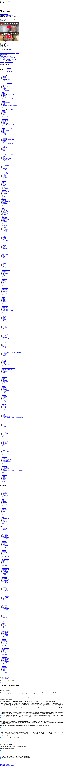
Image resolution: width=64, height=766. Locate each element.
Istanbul (4, 245)
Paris (3, 351)
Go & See (4, 205)
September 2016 (5, 648)
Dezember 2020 (5, 592)
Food (3, 195)
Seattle (3, 400)
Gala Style (4, 203)
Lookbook (4, 277)
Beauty (3, 98)
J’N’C (3, 247)
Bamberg (4, 94)
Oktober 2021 (5, 581)
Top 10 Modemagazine (7, 448)
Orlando (4, 344)
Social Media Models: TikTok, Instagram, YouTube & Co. (13, 417)
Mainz (3, 284)
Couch (3, 150)
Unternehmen (5, 454)
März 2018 (4, 627)
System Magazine (6, 433)
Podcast (4, 359)
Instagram (6, 14)
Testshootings (5, 441)
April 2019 (4, 614)
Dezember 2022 (5, 568)
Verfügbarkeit (5, 460)
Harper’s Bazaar (5, 219)
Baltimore (4, 93)
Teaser (3, 440)
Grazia (3, 209)
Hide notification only (10, 765)
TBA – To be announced (7, 437)
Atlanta (3, 87)
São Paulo (4, 395)
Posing (3, 365)
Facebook (4, 187)
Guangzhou (4, 210)
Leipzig (4, 272)
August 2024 (5, 548)
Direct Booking (5, 165)
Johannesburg (5, 254)
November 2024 (5, 545)
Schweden (4, 396)
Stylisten (4, 427)
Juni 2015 (4, 664)
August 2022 (5, 572)
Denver (3, 161)
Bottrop (4, 114)
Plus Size (4, 357)
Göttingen (4, 206)
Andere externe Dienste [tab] (4, 729)
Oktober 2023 (5, 557)
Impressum (4, 230)
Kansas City (4, 257)
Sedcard (1, 14)
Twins (3, 452)
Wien (3, 472)
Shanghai (4, 404)
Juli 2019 (4, 610)
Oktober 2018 (5, 619)
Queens (4, 374)
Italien (3, 246)
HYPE (3, 228)
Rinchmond (4, 380)
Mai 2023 (4, 563)
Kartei (3, 261)
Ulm (3, 453)
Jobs (3, 252)
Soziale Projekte (5, 418)
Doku (3, 167)
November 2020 (5, 594)
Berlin (3, 103)
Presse (3, 513)
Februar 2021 (5, 590)
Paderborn (4, 350)
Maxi (3, 295)
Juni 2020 (4, 599)
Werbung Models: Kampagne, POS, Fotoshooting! (12, 470)
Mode (3, 302)
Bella (3, 101)
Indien (3, 232)
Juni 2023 (4, 562)
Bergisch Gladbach (6, 102)
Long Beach (4, 276)
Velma (3, 458)
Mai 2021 (4, 587)
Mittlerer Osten (5, 301)
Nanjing (4, 324)
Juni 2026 (4, 530)
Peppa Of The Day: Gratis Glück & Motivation (11, 352)
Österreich (4, 347)
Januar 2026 (4, 534)
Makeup (4, 285)
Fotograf (4, 197)
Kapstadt (4, 258)
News (3, 332)
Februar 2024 (5, 553)
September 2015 (5, 661)
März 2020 (4, 603)
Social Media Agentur (6, 416)
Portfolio (4, 361)
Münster (4, 320)
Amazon (4, 79)
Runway (4, 386)
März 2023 (4, 565)
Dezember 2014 (5, 669)
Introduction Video (6, 244)
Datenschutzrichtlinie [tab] (4, 760)
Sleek (3, 414)
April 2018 (4, 626)
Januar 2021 (4, 591)
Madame (4, 281)
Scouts (3, 399)
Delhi (3, 160)
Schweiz (4, 397)
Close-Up (4, 143)
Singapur (4, 413)
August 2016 (5, 649)
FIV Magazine (5, 193)
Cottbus (4, 149)
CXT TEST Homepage (7, 155)
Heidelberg (4, 221)
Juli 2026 (4, 529)
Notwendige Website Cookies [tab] (6, 699)
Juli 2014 (4, 670)
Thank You (4, 443)
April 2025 (4, 542)
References (4, 375)
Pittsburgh (4, 355)
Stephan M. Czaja (6, 422)
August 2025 (5, 538)
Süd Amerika (5, 430)
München (4, 318)
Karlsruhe (4, 259)
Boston (3, 113)
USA (3, 455)
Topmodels (4, 449)
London (4, 275)
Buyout (3, 125)
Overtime (4, 348)
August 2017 (5, 635)
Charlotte (4, 133)
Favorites (4, 190)
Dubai (3, 174)
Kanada (4, 256)
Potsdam (4, 366)
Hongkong (4, 225)
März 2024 (4, 552)
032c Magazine (5, 71)
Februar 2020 (5, 604)
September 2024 (5, 547)
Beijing (3, 99)
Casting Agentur (5, 130)
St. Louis (4, 421)
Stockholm (4, 423)
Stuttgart (4, 425)
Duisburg (4, 175)
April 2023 (4, 564)
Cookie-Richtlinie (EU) (7, 147)
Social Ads (8, 677)
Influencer (4, 235)
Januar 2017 (4, 643)
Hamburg (4, 214)
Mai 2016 (4, 652)
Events (3, 494)
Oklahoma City (5, 341)
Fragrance (4, 199)
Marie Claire (4, 291)
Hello (3, 222)
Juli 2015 (4, 663)
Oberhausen (4, 337)
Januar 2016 (4, 657)
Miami (3, 297)
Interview (4, 241)
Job (3, 250)
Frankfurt (4, 200)
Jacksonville (4, 248)
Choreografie (5, 139)
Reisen (3, 514)
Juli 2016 (4, 650)
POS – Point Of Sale (6, 364)
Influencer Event (5, 236)
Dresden (4, 173)
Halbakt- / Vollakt (6, 212)
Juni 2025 (4, 539)
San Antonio (4, 391)
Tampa (3, 436)
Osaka (3, 345)
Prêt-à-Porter (5, 370)
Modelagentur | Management (8, 310)
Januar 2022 (4, 578)
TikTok (3, 445)
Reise (3, 378)
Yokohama (4, 480)
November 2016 (5, 645)
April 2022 (4, 575)
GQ (3, 208)
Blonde (3, 107)
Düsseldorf (4, 176)
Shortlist (4, 409)
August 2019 (5, 609)
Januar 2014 (4, 672)
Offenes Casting (5, 339)
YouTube (4, 481)
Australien (4, 90)
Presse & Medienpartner (7, 369)
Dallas (3, 156)
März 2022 (4, 577)
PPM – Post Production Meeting (8, 368)
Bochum (4, 108)
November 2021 (5, 580)
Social (3, 415)
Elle (3, 182)
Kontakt (4, 267)
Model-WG (4, 308)
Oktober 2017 (5, 633)
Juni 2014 (4, 671)
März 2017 (4, 641)
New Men (4, 328)
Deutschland (4, 164)
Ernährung (4, 493)
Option (3, 343)
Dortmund (4, 169)
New (3, 325)
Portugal (4, 363)
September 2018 (5, 621)
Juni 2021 (4, 586)
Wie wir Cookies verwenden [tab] (5, 690)
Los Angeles (4, 279)
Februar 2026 (5, 533)
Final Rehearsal (5, 191)
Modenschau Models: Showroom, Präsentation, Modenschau (14, 313)
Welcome (4, 469)
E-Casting (4, 178)
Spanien (4, 419)
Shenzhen (4, 407)
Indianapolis (4, 231)
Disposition (4, 166)
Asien (3, 86)
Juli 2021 (4, 584)
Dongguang (4, 168)
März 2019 (4, 615)
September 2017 (5, 634)
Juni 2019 (4, 612)
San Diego (4, 392)
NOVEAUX (5, 335)
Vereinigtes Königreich (7, 459)
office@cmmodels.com (8, 15)
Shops (3, 408)
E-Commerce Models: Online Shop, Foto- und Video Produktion (15, 179)
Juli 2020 (4, 598)
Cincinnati (4, 140)
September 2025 (5, 537)
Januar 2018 (4, 630)
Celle (3, 132)
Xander (3, 479)
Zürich (3, 482)
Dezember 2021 (5, 579)
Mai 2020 (4, 600)
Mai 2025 (4, 541)
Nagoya (4, 323)
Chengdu (4, 134)
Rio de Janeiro (5, 381)
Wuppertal (4, 477)
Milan (3, 298)
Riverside (4, 383)
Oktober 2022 (5, 570)
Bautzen (4, 96)
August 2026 (5, 528)
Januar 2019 (4, 617)
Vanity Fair (4, 457)
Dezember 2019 (5, 606)
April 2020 (4, 601)
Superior (4, 431)
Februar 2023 (5, 566)
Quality (3, 373)
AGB (3, 75)
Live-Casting (5, 273)
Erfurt (3, 183)
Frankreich (4, 202)
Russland (4, 387)
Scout (3, 398)
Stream (3, 424)
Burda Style (4, 124)
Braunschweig (5, 116)
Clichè (3, 142)
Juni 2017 (4, 637)
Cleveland (4, 141)
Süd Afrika (4, 428)
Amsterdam (4, 80)
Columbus (4, 145)
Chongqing (4, 138)
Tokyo (3, 520)
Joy (3, 255)
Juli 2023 (4, 561)
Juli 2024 (4, 550)
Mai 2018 (4, 625)
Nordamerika (5, 334)
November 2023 (5, 556)
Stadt (3, 517)
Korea (3, 268)
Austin (3, 89)
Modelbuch (4, 311)
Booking (4, 112)
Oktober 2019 (5, 607)
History (3, 223)
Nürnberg (4, 336)
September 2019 (5, 608)
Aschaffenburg (5, 85)
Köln (3, 265)
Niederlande (4, 333)
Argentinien (4, 83)
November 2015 (5, 659)
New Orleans (5, 329)
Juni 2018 (4, 624)
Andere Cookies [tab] (3, 752)
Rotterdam (4, 384)
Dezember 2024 (5, 544)
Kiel (3, 264)
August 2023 (5, 560)
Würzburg (4, 478)
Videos (3, 462)
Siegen (3, 412)
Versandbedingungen (6, 461)
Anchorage (4, 81)
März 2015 (4, 668)
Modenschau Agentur (6, 312)
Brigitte (3, 120)
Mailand (4, 283)
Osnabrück (4, 346)
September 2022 (5, 571)
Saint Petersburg (5, 390)
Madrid (3, 282)
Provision (4, 372)
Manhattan (4, 289)
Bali (3, 92)
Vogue (3, 464)
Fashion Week (5, 495)
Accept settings (3, 765)
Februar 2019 (5, 616)
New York (4, 330)
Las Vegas (4, 271)
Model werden (5, 304)
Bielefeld (4, 106)
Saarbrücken (4, 388)
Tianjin (3, 444)
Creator (3, 152)
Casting (4, 128)
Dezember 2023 (5, 555)
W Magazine (5, 467)
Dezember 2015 (5, 658)
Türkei (3, 450)
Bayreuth (4, 97)
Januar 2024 (4, 554)
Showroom (4, 410)
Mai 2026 (4, 532)
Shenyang (4, 406)
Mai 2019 (4, 613)
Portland (4, 362)
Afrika (3, 74)
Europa (3, 185)
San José (4, 393)
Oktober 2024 (5, 546)
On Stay (4, 342)
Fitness (3, 496)
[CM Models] (5, 3)
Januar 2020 (4, 605)
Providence (4, 371)
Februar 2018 (5, 628)
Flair (3, 194)
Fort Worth (4, 196)
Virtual (3, 463)
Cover (3, 151)
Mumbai (4, 317)
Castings (4, 131)
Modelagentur (5, 309)
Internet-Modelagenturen (7, 240)
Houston (4, 227)
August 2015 (5, 662)
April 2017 (4, 640)
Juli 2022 (4, 573)
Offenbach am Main (6, 338)
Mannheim (4, 290)
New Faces (4, 326)
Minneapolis (4, 300)
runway (4, 515)
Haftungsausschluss (6, 211)
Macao (3, 280)
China (3, 137)
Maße (3, 294)
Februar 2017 (5, 642)
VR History (4, 466)
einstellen (3, 682)
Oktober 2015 (5, 660)
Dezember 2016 (5, 644)
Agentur (4, 76)
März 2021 (4, 589)
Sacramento (4, 389)
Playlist (3, 356)
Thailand (4, 442)
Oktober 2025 (5, 536)
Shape (3, 405)
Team (3, 439)
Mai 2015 (4, 666)
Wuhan (3, 476)
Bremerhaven (5, 119)
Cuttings (4, 154)
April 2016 (4, 653)
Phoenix (4, 354)
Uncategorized (5, 521)
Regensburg (4, 377)
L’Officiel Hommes (6, 270)
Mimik (3, 299)
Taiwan (3, 435)
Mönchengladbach (6, 315)
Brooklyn (4, 121)
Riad (3, 379)
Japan (3, 249)
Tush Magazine (5, 451)
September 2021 (5, 582)
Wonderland (4, 475)
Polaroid (4, 360)
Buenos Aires (5, 123)
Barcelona (4, 95)
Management (5, 286)
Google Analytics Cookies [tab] (5, 719)
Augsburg (4, 88)
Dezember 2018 (5, 618)
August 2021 (5, 583)
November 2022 (5, 569)
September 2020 (5, 596)
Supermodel (4, 432)
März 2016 (4, 654)
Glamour (4, 204)
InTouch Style (5, 243)
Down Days (4, 172)
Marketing (4, 292)
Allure (3, 78)
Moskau (4, 316)
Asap (3, 84)
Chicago (4, 136)
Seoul (3, 402)
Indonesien (4, 234)
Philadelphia (4, 353)
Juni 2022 (4, 574)
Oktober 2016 (5, 646)
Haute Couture (5, 220)
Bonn (3, 110)
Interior (3, 239)
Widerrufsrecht (5, 471)
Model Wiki (4, 307)
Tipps (3, 519)
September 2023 (5, 559)
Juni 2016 (4, 651)
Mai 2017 (4, 639)
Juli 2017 (4, 636)
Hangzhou (4, 217)
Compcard (4, 146)
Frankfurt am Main (6, 201)
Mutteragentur (5, 321)
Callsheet (4, 126)
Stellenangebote (5, 518)
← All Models (3, 7)
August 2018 (5, 622)
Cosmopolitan (5, 148)
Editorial (4, 181)
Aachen (4, 72)
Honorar (4, 226)
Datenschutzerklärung (6, 158)
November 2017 (5, 632)
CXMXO (4, 676)
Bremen (4, 117)
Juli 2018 (4, 623)
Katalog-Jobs (5, 263)
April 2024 (4, 551)
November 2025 (5, 535)
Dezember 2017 (5, 631)
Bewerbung (4, 105)
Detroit (3, 163)
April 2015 (4, 667)
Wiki (3, 473)
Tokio (3, 446)
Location (4, 274)
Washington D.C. (5, 468)
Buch (3, 122)
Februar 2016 (5, 655)
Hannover (4, 218)
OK (1, 682)
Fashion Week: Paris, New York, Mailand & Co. (12, 188)
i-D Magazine (5, 229)
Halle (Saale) (5, 213)
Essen (3, 184)
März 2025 (4, 543)
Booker (3, 111)
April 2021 (4, 588)
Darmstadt (4, 157)
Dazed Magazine (5, 159)
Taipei (3, 434)
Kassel (3, 262)
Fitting (3, 192)
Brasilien (4, 115)
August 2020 (5, 597)
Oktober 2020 (5, 595)
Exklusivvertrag (5, 186)
